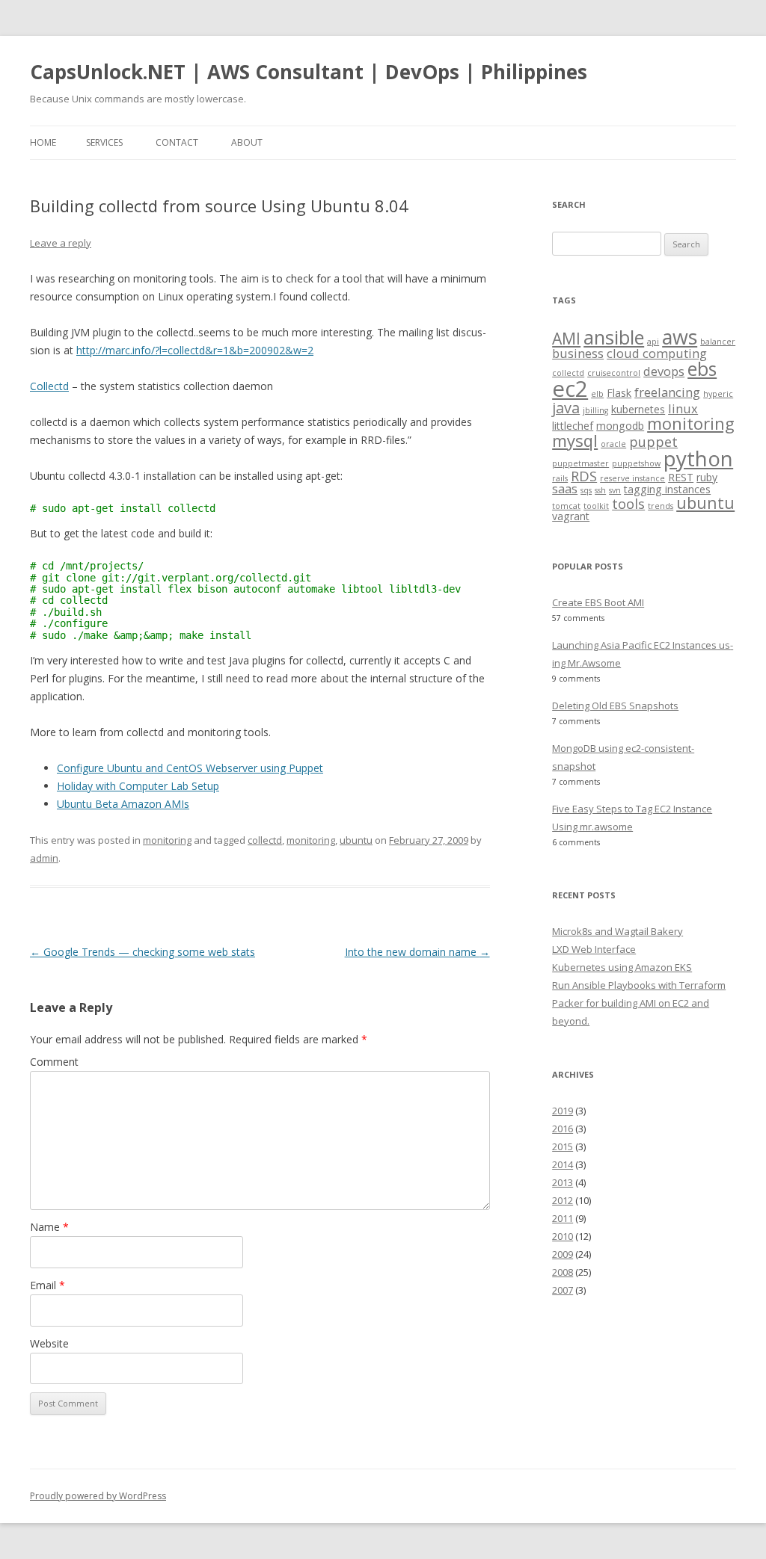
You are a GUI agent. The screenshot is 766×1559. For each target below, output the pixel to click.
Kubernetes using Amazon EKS (622, 967)
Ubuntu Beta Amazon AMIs (123, 804)
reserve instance (632, 478)
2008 (562, 1272)
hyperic (718, 394)
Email (47, 1285)
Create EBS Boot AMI (598, 602)
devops (663, 371)
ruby (706, 477)
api (653, 341)
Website (49, 1343)
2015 (562, 1146)
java (566, 408)
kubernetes (638, 409)
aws (679, 337)
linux (683, 408)
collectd (265, 840)
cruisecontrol (613, 373)
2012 (562, 1200)
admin (44, 858)
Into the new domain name (417, 952)
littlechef (572, 426)
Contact (177, 142)
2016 (562, 1128)
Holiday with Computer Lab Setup (138, 786)
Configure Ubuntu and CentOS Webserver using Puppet (190, 768)
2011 (562, 1218)
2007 (562, 1290)
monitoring (167, 840)
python (698, 458)
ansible (613, 337)
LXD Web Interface (594, 949)
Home (43, 142)
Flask (619, 393)
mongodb (620, 426)
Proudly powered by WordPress (98, 1495)
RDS (584, 475)
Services (104, 142)
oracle (613, 444)
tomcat (566, 506)
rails (560, 478)
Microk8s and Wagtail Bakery (617, 931)
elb (597, 394)
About (247, 142)
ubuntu (356, 840)
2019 (562, 1110)
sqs (586, 490)
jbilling (595, 410)
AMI (566, 338)
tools (628, 503)
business (578, 353)
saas (564, 488)
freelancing (667, 392)
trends (660, 506)
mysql (575, 440)
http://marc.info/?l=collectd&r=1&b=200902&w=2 (194, 350)
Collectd (49, 386)
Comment (54, 1062)
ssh (600, 490)
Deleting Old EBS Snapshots (615, 705)
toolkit (596, 506)
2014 (562, 1164)
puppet (653, 441)
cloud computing (657, 353)
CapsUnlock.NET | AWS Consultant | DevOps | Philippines (308, 71)
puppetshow (636, 463)
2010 (562, 1236)
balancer (717, 341)
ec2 (570, 389)
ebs (702, 368)
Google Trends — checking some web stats (142, 952)
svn (615, 490)
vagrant (570, 516)
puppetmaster (580, 463)
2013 (562, 1182)
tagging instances (667, 489)
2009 (562, 1254)
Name (49, 1227)
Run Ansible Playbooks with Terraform (639, 985)
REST (680, 477)
